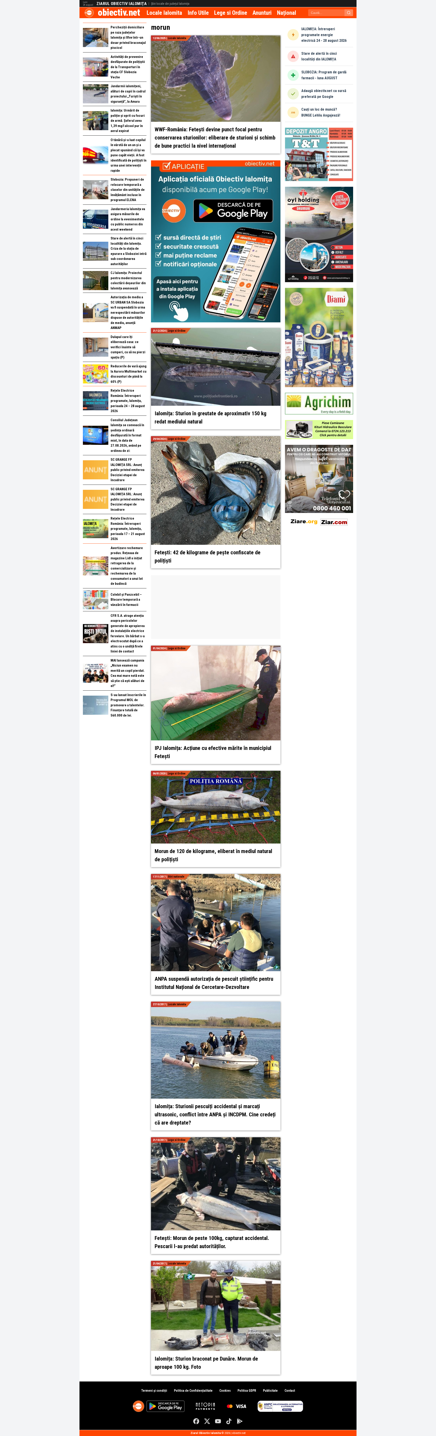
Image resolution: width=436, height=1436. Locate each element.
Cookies (225, 1390)
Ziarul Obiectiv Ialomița (122, 4)
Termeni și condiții (154, 1390)
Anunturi (262, 12)
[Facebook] (196, 1421)
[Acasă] (89, 12)
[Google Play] (240, 1421)
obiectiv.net (119, 12)
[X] (207, 1421)
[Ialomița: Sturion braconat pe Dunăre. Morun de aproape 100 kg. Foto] (215, 1263)
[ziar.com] (334, 521)
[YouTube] (218, 1421)
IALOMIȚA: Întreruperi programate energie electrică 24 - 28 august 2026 (324, 35)
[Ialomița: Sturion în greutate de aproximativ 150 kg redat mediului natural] (215, 331)
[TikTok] (229, 1421)
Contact (290, 1390)
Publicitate (270, 1390)
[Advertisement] (215, 607)
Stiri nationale (176, 876)
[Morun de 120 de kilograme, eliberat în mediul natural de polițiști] (215, 773)
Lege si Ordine (230, 12)
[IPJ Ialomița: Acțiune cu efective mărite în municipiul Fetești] (215, 648)
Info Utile (198, 12)
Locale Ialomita (164, 12)
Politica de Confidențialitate (193, 1390)
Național (286, 12)
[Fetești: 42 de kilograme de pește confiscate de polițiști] (215, 439)
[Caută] (348, 12)
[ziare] (304, 521)
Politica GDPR (247, 1390)
